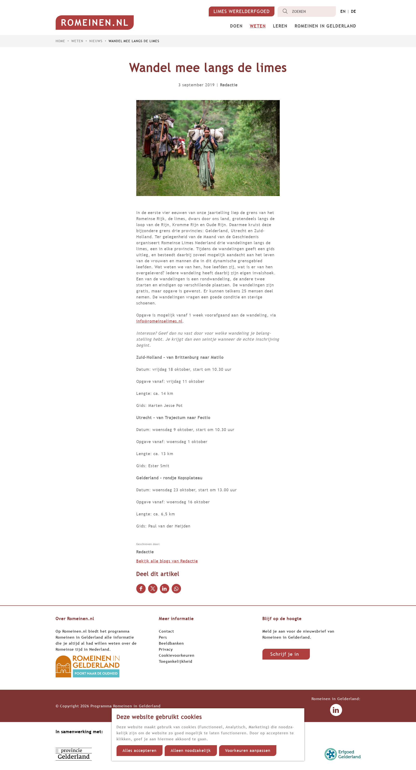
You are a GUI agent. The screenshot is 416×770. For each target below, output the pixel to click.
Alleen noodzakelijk (191, 750)
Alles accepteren (139, 750)
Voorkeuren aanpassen (247, 750)
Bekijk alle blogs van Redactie (167, 561)
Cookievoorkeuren (177, 655)
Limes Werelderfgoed (242, 11)
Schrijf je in (284, 654)
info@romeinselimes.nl (159, 321)
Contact (166, 631)
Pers (163, 637)
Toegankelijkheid (175, 661)
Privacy (166, 649)
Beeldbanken (171, 643)
